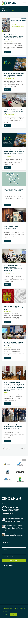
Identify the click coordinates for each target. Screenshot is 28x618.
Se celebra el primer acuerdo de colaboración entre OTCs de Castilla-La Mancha (14, 307)
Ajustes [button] (5, 614)
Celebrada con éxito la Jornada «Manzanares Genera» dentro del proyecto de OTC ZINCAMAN (13, 426)
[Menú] (24, 3)
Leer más (6, 52)
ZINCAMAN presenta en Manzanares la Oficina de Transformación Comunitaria (13, 343)
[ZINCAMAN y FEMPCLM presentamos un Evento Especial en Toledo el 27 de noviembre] (14, 64)
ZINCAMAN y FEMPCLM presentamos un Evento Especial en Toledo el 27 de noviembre (14, 75)
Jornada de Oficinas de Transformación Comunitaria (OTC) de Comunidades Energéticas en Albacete (13, 37)
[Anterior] (23, 460)
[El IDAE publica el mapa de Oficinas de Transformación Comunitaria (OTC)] (14, 179)
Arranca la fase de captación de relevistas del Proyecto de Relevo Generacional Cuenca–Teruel (15, 535)
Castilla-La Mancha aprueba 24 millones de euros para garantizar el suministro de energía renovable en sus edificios (14, 152)
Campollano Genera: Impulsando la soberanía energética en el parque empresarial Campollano (13, 111)
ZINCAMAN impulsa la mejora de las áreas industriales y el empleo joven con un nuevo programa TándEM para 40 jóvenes (14, 520)
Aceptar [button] (13, 614)
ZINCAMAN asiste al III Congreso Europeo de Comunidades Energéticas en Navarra (12, 226)
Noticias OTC (6, 9)
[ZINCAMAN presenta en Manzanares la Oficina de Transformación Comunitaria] (14, 332)
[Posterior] (25, 460)
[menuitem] (24, 3)
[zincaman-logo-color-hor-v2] (11, 3)
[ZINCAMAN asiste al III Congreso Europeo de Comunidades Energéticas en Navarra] (14, 215)
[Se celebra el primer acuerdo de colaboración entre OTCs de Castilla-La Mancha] (14, 296)
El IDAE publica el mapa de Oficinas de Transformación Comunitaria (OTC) (13, 190)
